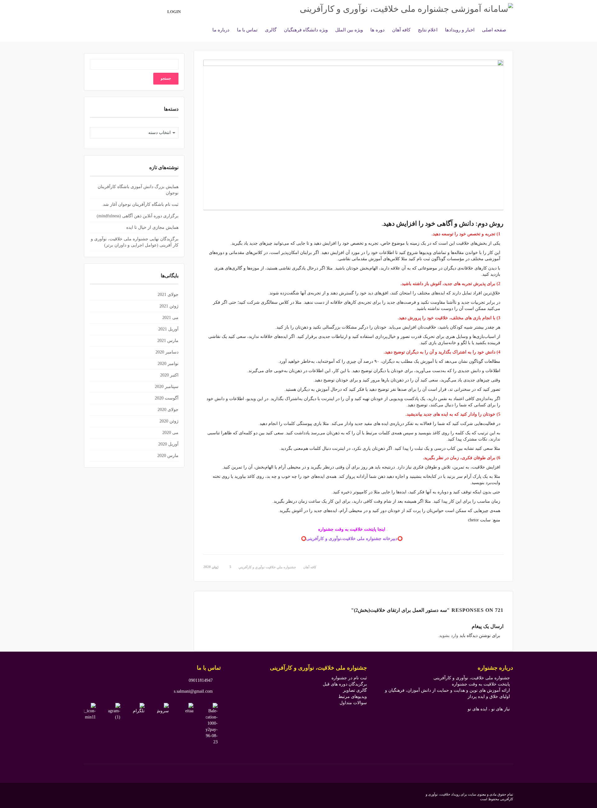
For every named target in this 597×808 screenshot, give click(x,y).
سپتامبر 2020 (166, 386)
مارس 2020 (167, 455)
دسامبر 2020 (166, 352)
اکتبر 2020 (169, 375)
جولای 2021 (168, 294)
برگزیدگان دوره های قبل (345, 684)
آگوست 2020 (166, 398)
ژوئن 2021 (169, 306)
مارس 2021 (167, 340)
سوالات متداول (353, 702)
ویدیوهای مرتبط (352, 696)
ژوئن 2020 (169, 421)
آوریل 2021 (168, 329)
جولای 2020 (168, 409)
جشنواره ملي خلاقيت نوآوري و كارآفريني (267, 567)
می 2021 (170, 317)
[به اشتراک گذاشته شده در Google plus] (501, 566)
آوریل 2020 (168, 444)
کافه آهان (309, 567)
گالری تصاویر (355, 690)
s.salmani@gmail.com (193, 691)
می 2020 (170, 432)
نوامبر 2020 (168, 363)
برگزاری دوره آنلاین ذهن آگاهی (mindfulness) (137, 216)
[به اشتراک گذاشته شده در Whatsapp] (489, 566)
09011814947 (201, 680)
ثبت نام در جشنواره (349, 678)
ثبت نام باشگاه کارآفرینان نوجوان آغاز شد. (140, 204)
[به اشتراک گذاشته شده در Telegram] (498, 566)
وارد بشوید (448, 635)
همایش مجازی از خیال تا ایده (152, 227)
